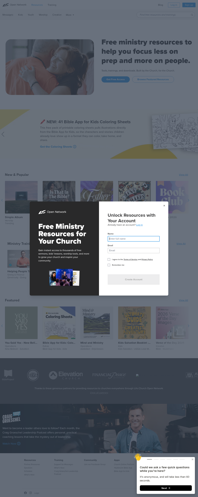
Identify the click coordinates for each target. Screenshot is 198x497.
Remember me (118, 265)
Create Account (133, 279)
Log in (139, 224)
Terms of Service (131, 259)
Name (111, 233)
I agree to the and (132, 259)
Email (110, 245)
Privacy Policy (147, 259)
